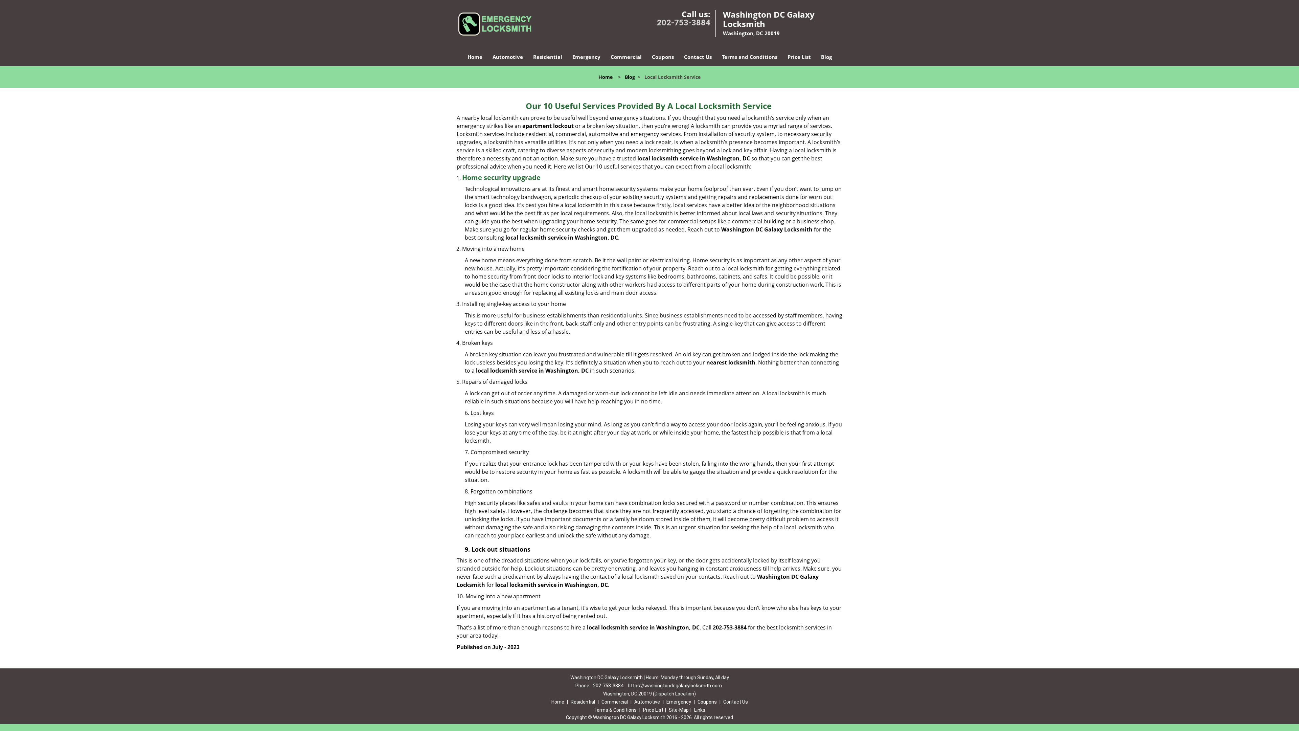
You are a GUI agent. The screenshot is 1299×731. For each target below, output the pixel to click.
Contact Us (698, 56)
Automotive (508, 56)
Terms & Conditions (615, 710)
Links (699, 710)
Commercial (626, 56)
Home (475, 56)
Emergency (586, 56)
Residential (547, 56)
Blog (826, 56)
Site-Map (679, 710)
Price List (799, 56)
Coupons (663, 56)
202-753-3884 (683, 22)
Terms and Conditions (749, 56)
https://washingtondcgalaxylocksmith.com (675, 685)
